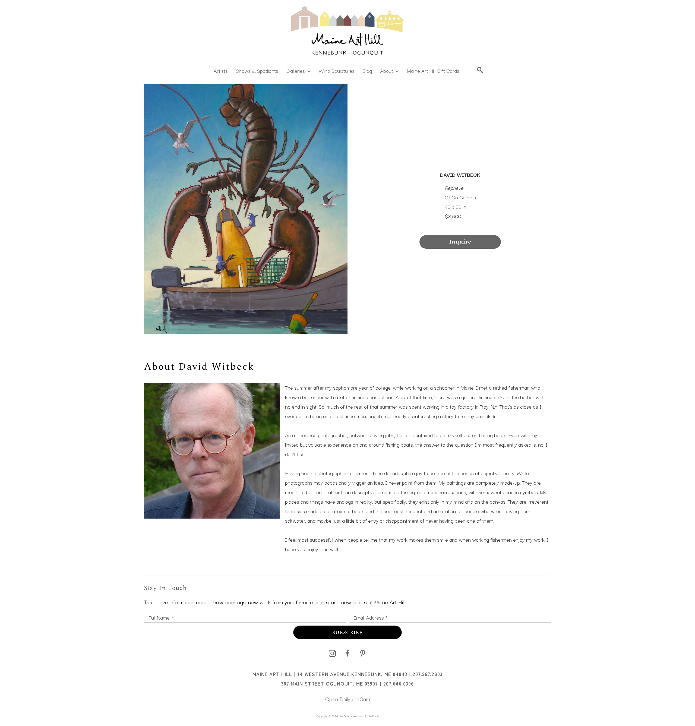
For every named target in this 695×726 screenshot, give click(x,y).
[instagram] (332, 653)
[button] (298, 70)
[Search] (480, 70)
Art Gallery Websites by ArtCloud (359, 716)
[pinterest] (362, 653)
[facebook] (347, 653)
